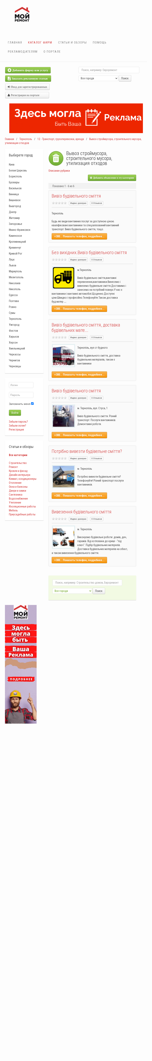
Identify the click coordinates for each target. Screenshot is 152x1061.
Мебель (13, 510)
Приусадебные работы (22, 514)
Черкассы (15, 354)
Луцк (12, 259)
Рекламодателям (23, 51)
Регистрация (16, 429)
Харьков (14, 336)
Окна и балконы (18, 486)
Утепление (15, 502)
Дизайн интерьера (19, 474)
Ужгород (14, 324)
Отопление (15, 482)
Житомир (14, 218)
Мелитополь (16, 277)
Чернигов (14, 360)
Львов (12, 265)
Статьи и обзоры (72, 42)
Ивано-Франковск (19, 229)
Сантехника (15, 494)
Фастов (13, 330)
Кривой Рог (15, 253)
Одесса (13, 295)
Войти (14, 412)
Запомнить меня (19, 403)
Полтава (14, 301)
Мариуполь (15, 271)
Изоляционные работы (22, 506)
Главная (15, 42)
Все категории (18, 455)
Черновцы (15, 366)
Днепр (12, 212)
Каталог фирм (40, 42)
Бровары (14, 182)
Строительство (18, 463)
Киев (11, 164)
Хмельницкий (17, 348)
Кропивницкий (17, 241)
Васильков (15, 188)
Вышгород (15, 206)
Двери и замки (17, 490)
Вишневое (15, 200)
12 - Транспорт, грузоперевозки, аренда (60, 139)
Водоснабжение (18, 498)
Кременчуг (15, 247)
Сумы (12, 312)
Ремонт (13, 467)
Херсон (13, 342)
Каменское (15, 235)
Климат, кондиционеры (22, 478)
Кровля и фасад (18, 470)
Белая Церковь (18, 170)
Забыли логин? (17, 425)
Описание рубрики (59, 170)
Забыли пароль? (18, 421)
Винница (14, 194)
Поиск (125, 78)
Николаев (14, 283)
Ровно (12, 307)
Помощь (100, 42)
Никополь (15, 289)
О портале (52, 51)
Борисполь (15, 176)
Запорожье (15, 223)
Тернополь (25, 139)
